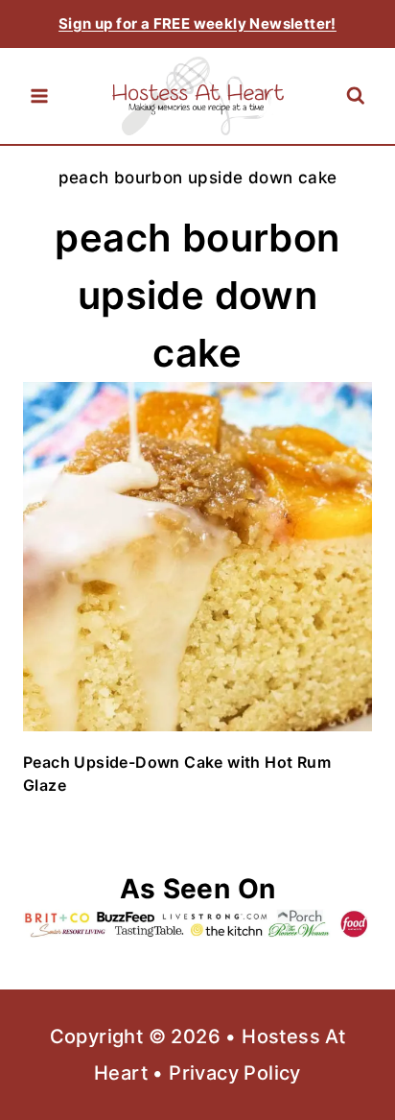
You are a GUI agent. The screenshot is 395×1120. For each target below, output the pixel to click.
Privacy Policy (235, 1072)
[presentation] (197, 556)
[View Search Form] (355, 96)
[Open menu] (39, 96)
